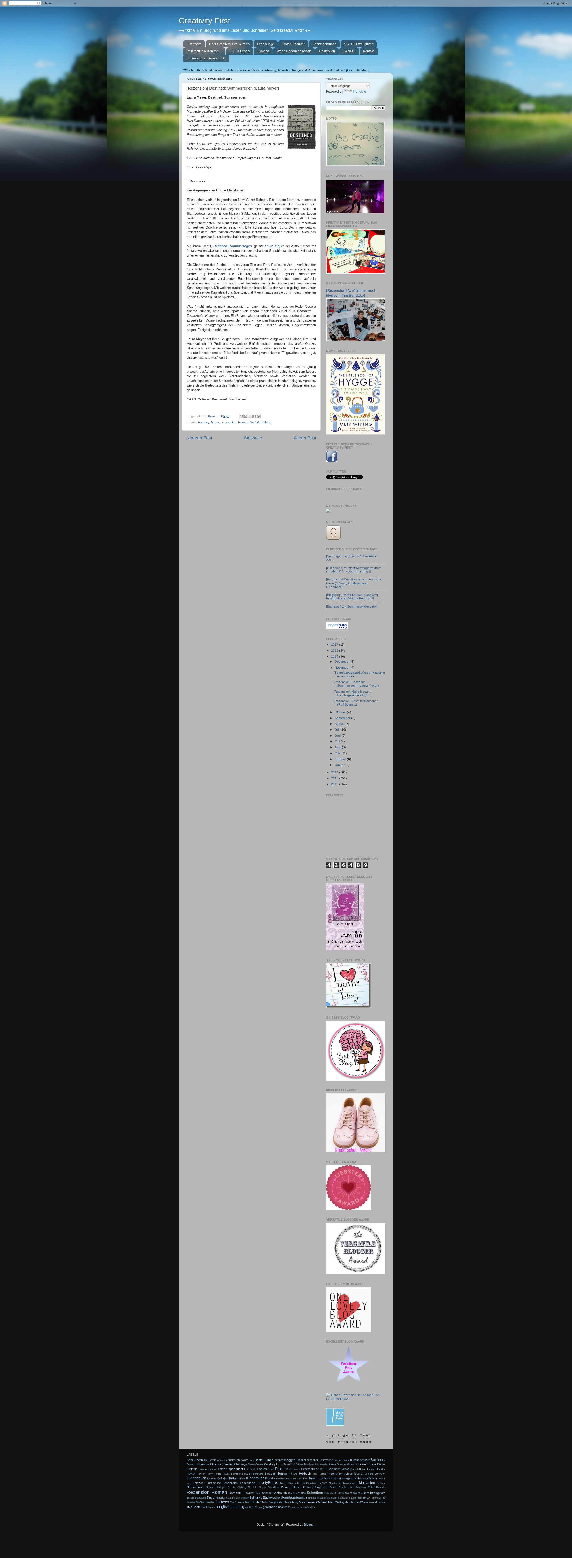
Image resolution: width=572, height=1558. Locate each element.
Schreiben (315, 1493)
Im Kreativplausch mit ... (204, 51)
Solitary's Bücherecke (264, 1497)
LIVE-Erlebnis (240, 51)
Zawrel (373, 1502)
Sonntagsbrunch (324, 44)
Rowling (249, 1493)
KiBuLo (234, 1478)
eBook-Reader (209, 1507)
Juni (338, 735)
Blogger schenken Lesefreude (315, 1460)
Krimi (337, 1478)
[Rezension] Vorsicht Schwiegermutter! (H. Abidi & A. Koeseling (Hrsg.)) (353, 569)
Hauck (226, 1473)
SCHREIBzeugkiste (358, 44)
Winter (364, 1502)
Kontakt (368, 51)
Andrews (222, 1460)
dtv (188, 1507)
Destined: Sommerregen (232, 246)
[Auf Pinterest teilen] (258, 416)
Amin (213, 1460)
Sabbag (267, 1493)
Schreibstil (330, 1493)
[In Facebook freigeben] (254, 416)
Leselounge (265, 44)
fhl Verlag (257, 1507)
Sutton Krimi (355, 1497)
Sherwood (200, 1497)
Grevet (354, 1469)
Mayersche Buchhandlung (302, 1483)
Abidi (190, 1460)
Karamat (211, 1478)
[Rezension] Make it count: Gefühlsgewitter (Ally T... (353, 693)
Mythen (381, 1483)
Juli (337, 729)
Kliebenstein (282, 1478)
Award (244, 1460)
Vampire (273, 1502)
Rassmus (360, 1487)
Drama (332, 1464)
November (342, 667)
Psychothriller (346, 1487)
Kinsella (270, 1478)
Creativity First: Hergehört (279, 1464)
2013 (335, 778)
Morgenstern (350, 1483)
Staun (334, 1497)
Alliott (206, 1460)
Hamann (370, 1469)
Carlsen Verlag (222, 1464)
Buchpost (377, 1460)
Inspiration (335, 1473)
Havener (236, 1473)
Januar (340, 765)
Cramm (259, 1464)
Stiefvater (343, 1497)
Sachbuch (280, 1493)
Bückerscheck (203, 1464)
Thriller (256, 1502)
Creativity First (204, 20)
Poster (333, 1487)
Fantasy (203, 422)
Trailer (265, 1502)
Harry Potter (214, 1473)
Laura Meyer (274, 246)
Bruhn (346, 1460)
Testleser (222, 1502)
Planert (296, 1487)
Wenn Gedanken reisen (294, 51)
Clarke (251, 1464)
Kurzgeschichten (352, 1478)
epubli (248, 1507)
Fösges (296, 1469)
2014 (335, 772)
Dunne (381, 1464)
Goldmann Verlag (338, 1469)
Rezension (228, 422)
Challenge (240, 1464)
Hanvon (201, 1473)
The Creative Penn (240, 1502)
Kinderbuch (255, 1478)
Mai (338, 741)
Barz (251, 1460)
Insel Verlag (319, 1473)
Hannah (191, 1473)
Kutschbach (370, 1478)
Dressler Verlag (345, 1464)
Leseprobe (230, 1483)
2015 (335, 656)
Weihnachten (325, 1502)
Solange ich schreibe (237, 1497)
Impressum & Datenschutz (206, 58)
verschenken (308, 1507)
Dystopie (192, 1469)
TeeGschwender (205, 1502)
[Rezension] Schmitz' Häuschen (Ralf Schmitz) (356, 702)
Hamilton (380, 1469)
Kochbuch (326, 1478)
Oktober (341, 712)
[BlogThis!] (245, 416)
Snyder (221, 1497)
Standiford (324, 1497)
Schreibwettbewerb (348, 1493)
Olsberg (241, 1487)
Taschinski (376, 1497)
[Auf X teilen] (250, 416)
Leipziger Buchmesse (207, 1483)
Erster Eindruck (293, 44)
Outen (262, 1487)
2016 (335, 650)
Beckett (278, 1460)
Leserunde (247, 1483)
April (338, 747)
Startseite (194, 44)
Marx (283, 1483)
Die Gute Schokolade (315, 1464)
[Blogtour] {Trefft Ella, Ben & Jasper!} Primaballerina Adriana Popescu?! (352, 596)
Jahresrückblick (353, 1473)
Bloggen (290, 1460)
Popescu (321, 1487)
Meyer (215, 422)
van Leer (296, 1507)
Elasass (202, 1469)
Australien (233, 1460)
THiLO (366, 1497)
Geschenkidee (310, 1469)
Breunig (338, 1460)
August (340, 723)
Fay (272, 1469)
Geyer (323, 1469)
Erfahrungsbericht (230, 1469)
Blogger (309, 1524)
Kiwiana (263, 51)
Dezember (342, 661)
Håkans (293, 1473)
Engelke (212, 1469)
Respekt (380, 1487)
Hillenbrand (257, 1473)
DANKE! (349, 51)
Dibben (299, 1464)
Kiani (242, 1478)
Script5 (190, 1497)
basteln (381, 1502)
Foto (278, 1469)
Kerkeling (223, 1478)
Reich (371, 1487)
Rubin (258, 1493)
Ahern (198, 1460)
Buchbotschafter (360, 1460)
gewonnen (270, 1507)
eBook (195, 1507)
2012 (335, 784)
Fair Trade (250, 1469)
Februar (341, 759)
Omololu (252, 1487)
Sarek (291, 1493)
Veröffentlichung (289, 1502)
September (343, 718)
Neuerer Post (199, 437)
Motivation (367, 1483)
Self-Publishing (260, 422)
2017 (335, 644)
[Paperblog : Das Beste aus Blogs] (337, 628)
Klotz (306, 1478)
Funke (287, 1469)
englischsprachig (230, 1507)
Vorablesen (307, 1502)
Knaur (313, 1478)
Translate (359, 91)
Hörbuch (305, 1473)
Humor (281, 1473)
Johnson (380, 1473)
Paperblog (273, 1487)
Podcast (308, 1487)
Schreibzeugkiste (373, 1493)
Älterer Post (305, 437)
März (339, 753)
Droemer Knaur (365, 1464)
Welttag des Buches (347, 1502)
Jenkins (369, 1473)
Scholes (301, 1493)
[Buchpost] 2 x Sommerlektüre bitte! (351, 606)
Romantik (235, 1493)
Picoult (285, 1487)
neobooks (284, 1507)
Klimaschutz (296, 1478)
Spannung (313, 1497)
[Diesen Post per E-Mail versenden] (241, 416)
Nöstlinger (220, 1487)
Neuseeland (195, 1487)
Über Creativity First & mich (229, 44)
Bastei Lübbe (264, 1460)
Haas (362, 1469)
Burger (190, 1464)
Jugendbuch (196, 1478)
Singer (211, 1497)
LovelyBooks (267, 1483)
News (209, 1487)
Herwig (246, 1473)
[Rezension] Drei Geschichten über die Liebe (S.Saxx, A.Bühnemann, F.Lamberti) (353, 583)
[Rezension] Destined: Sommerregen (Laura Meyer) (356, 683)
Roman (243, 422)
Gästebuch (327, 51)
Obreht (231, 1487)
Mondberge (335, 1483)
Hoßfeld (270, 1473)
